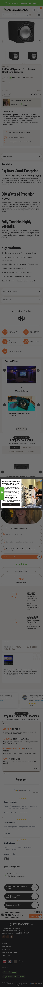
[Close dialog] (41, 481)
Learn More (11, 504)
